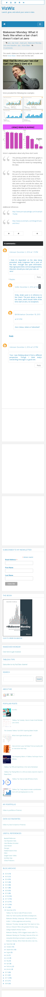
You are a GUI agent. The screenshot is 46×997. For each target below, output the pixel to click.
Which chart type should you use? (22, 735)
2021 (6, 888)
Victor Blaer (26, 45)
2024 (6, 879)
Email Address (11, 560)
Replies (12, 279)
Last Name (9, 575)
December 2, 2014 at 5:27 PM (27, 347)
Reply (39, 277)
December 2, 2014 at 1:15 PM (27, 252)
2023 (6, 882)
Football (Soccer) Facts (10, 851)
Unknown (12, 252)
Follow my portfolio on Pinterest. (12, 810)
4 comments (8, 48)
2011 (6, 978)
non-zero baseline (10, 45)
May (7, 961)
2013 (6, 972)
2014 (6, 907)
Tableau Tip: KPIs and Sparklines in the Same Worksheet (21, 767)
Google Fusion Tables (10, 856)
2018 (6, 896)
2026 (6, 874)
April (8, 964)
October (9, 947)
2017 (6, 899)
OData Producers (9, 860)
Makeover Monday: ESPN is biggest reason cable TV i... (22, 932)
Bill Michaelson (20, 314)
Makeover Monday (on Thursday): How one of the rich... (22, 935)
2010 (6, 981)
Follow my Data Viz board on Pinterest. (14, 825)
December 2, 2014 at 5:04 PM (30, 287)
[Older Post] (37, 233)
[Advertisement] (19, 424)
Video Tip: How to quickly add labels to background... (21, 916)
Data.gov (6, 848)
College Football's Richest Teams (16, 930)
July (7, 955)
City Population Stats (10, 841)
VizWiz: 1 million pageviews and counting (18, 921)
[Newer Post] (9, 233)
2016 (6, 902)
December (9, 910)
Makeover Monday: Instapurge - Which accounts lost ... (22, 918)
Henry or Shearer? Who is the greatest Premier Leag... (22, 927)
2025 (6, 876)
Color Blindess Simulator (11, 843)
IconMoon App (8, 858)
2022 (6, 885)
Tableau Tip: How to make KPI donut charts (25, 779)
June (7, 958)
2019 (6, 893)
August (8, 952)
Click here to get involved (12, 652)
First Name (9, 567)
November (9, 944)
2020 (6, 890)
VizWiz (17, 287)
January (8, 969)
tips (19, 45)
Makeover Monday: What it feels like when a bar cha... (22, 941)
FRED (5, 853)
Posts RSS (24, 994)
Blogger (24, 992)
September (10, 950)
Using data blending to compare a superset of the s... (21, 938)
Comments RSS (32, 994)
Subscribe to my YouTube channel (15, 664)
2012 (6, 975)
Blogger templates (32, 992)
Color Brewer (8, 846)
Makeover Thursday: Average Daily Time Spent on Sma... (23, 924)
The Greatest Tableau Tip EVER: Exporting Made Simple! (21, 731)
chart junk (23, 43)
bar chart (15, 43)
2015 (6, 904)
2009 (6, 983)
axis (9, 43)
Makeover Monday (35, 43)
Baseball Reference (10, 838)
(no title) (14, 710)
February (9, 966)
